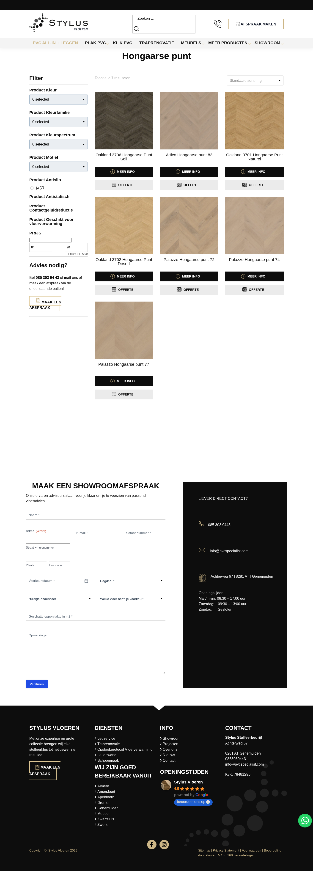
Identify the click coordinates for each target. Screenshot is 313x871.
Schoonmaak (108, 760)
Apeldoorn (105, 797)
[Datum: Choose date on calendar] (86, 580)
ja (40, 188)
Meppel (103, 814)
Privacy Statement (226, 850)
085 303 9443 (219, 525)
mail (67, 278)
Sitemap (204, 850)
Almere (103, 786)
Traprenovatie (108, 744)
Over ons (170, 749)
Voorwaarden (251, 850)
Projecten (170, 744)
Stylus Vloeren (188, 782)
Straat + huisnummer (40, 547)
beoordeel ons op (191, 802)
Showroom (171, 738)
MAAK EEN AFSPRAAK (45, 305)
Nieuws (169, 755)
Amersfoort (106, 792)
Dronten (103, 803)
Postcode (55, 565)
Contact (169, 760)
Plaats (30, 565)
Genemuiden (107, 808)
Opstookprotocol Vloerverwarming (125, 749)
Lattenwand (106, 755)
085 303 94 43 (47, 278)
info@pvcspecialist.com (229, 551)
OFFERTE (125, 185)
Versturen (37, 684)
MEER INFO (125, 171)
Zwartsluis (105, 819)
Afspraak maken (258, 24)
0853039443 (235, 759)
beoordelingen (241, 855)
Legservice (106, 738)
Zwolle (102, 825)
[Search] (137, 28)
